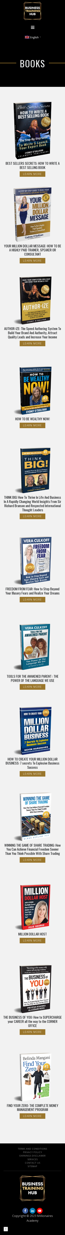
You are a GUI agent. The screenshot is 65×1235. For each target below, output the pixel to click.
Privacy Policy (32, 1152)
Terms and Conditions (32, 1148)
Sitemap (32, 1166)
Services (32, 1159)
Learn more (32, 174)
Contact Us (32, 1162)
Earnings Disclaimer (33, 1155)
